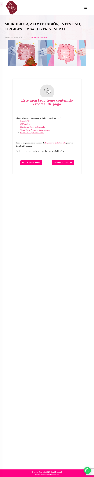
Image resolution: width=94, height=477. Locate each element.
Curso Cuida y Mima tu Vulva (32, 133)
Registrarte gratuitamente (55, 143)
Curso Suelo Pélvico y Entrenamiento (35, 130)
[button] (87, 470)
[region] (30, 457)
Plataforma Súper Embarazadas (33, 127)
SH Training (25, 124)
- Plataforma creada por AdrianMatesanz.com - (47, 474)
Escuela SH (24, 121)
